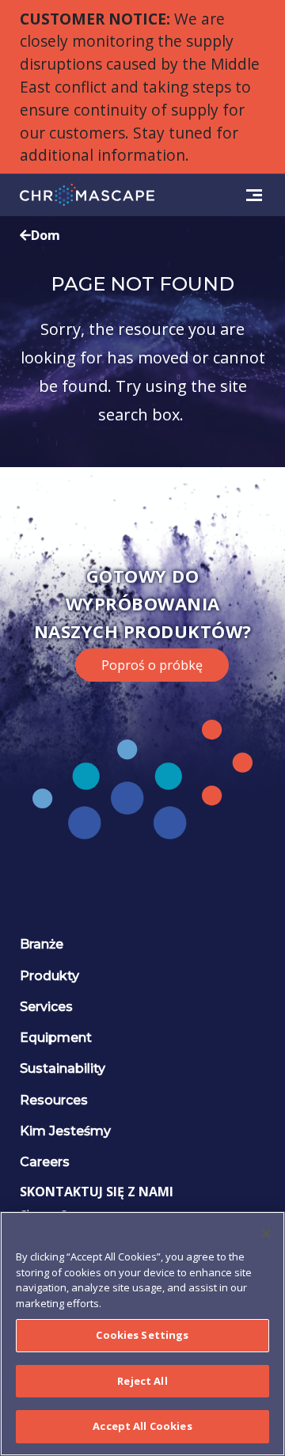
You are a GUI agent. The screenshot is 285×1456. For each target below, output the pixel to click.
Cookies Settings (142, 1335)
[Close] (266, 1233)
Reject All (142, 1381)
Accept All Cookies (142, 1426)
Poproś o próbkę (152, 665)
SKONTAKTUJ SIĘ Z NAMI (96, 1191)
